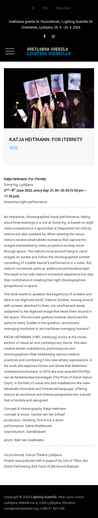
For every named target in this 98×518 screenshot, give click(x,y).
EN (45, 8)
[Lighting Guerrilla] (49, 51)
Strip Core (62, 8)
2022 (13, 148)
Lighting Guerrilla (43, 497)
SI (33, 8)
